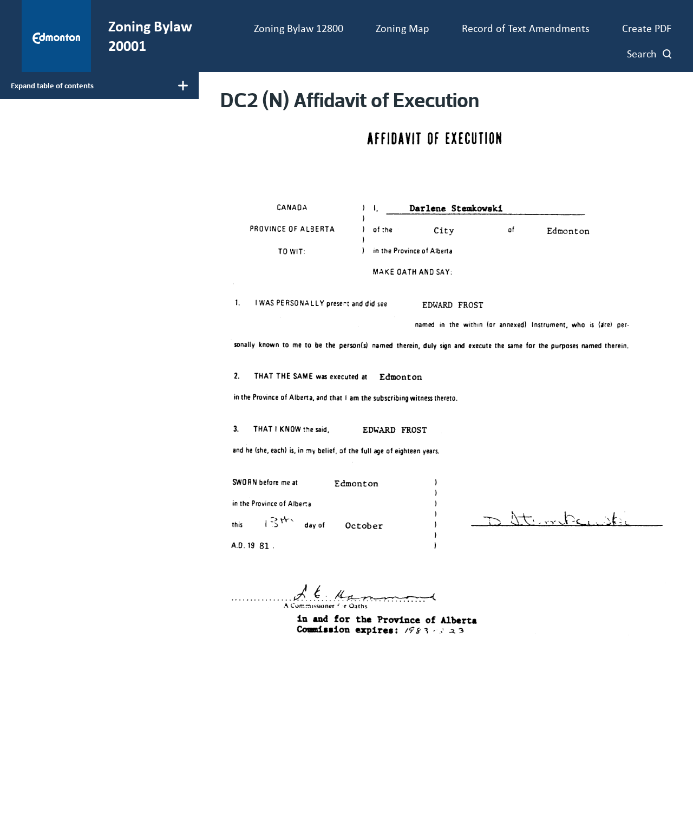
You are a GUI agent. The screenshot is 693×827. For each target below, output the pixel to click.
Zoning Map (402, 28)
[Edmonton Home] (56, 36)
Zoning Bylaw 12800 (298, 28)
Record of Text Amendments (526, 28)
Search (642, 53)
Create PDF (646, 28)
